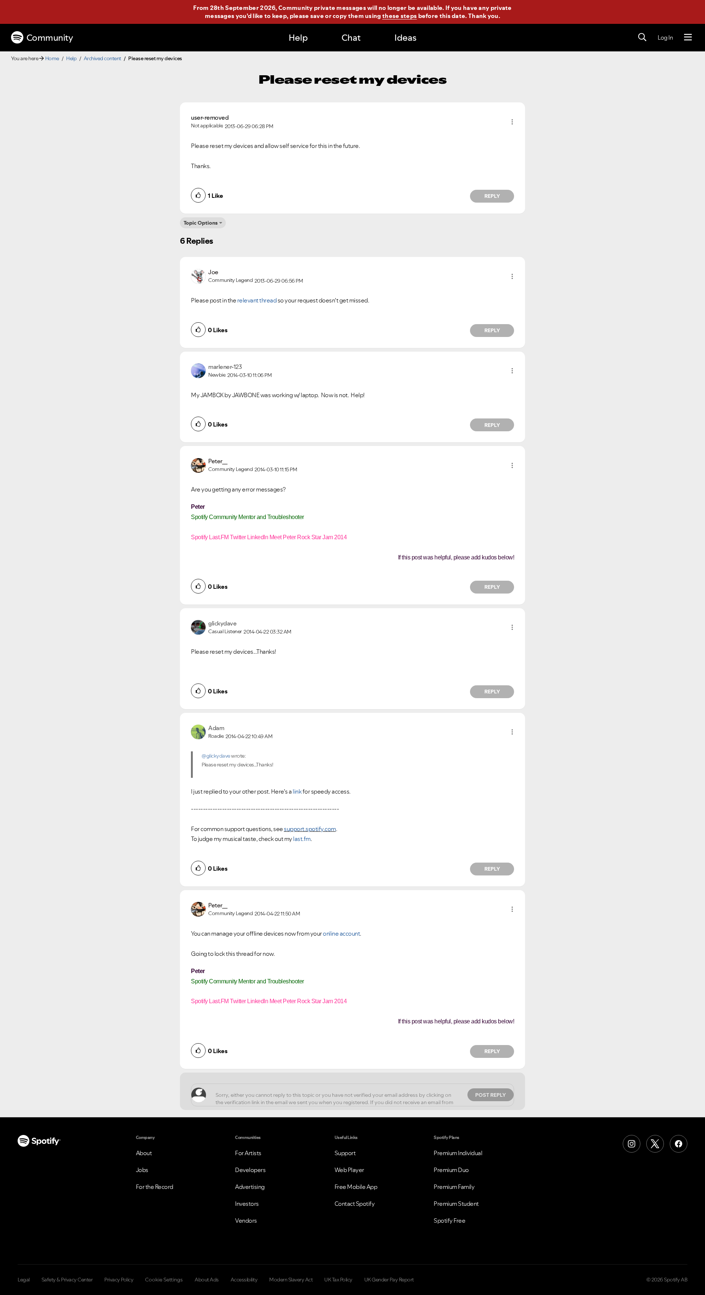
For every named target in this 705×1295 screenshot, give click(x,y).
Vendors (246, 1220)
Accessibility (244, 1279)
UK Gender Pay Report (389, 1279)
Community (49, 38)
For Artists (248, 1153)
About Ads (207, 1279)
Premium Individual (458, 1153)
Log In (665, 37)
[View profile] (198, 276)
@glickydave (216, 755)
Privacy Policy (118, 1279)
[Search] (642, 37)
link (297, 791)
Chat (351, 38)
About (144, 1153)
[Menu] (688, 37)
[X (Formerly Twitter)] (655, 1144)
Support (345, 1153)
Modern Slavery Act (290, 1279)
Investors (247, 1204)
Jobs (142, 1170)
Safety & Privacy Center (67, 1279)
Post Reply (490, 1095)
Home (52, 58)
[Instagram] (631, 1144)
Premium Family (454, 1187)
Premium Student (456, 1204)
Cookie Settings (164, 1279)
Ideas (405, 38)
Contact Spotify (355, 1204)
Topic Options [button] (201, 222)
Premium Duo (451, 1170)
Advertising (250, 1187)
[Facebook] (678, 1144)
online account (341, 933)
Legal (24, 1279)
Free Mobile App (356, 1187)
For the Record (154, 1187)
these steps (399, 16)
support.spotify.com (310, 829)
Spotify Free (449, 1220)
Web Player (349, 1170)
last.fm (302, 839)
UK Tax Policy (338, 1279)
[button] (512, 121)
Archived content (102, 58)
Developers (250, 1170)
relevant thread (257, 300)
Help (298, 38)
